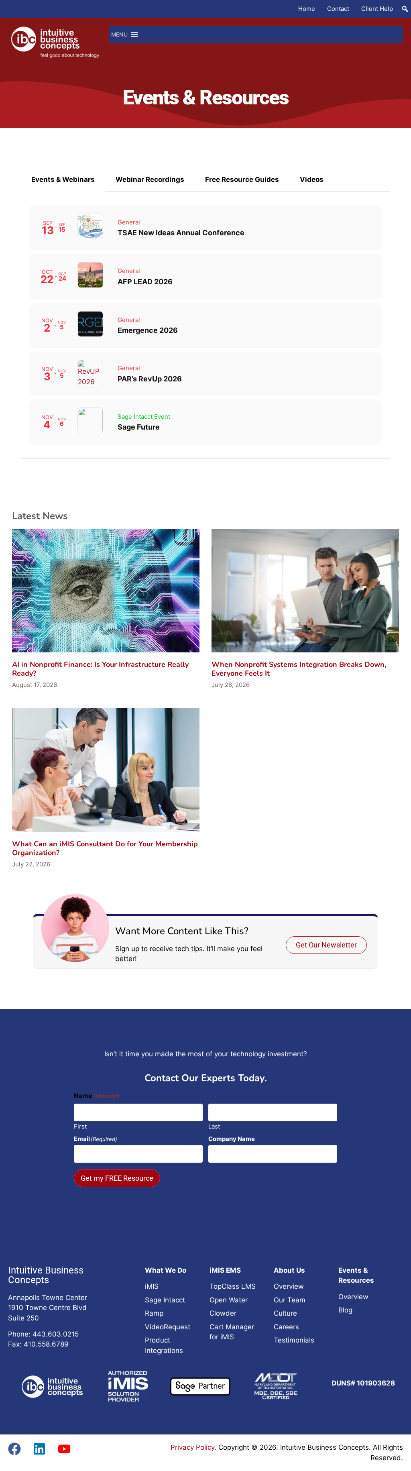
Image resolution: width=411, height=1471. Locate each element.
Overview (289, 1286)
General (129, 222)
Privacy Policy (192, 1447)
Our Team (289, 1300)
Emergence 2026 (148, 330)
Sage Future (139, 427)
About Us (289, 1270)
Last (214, 1126)
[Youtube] (64, 1448)
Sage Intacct (165, 1300)
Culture (285, 1313)
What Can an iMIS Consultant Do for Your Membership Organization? (105, 848)
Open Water (229, 1300)
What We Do (165, 1270)
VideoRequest (167, 1327)
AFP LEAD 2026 (145, 281)
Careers (286, 1327)
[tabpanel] (205, 325)
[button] (405, 9)
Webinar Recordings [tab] (150, 179)
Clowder (223, 1313)
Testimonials (294, 1340)
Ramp (154, 1313)
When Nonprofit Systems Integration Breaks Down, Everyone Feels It (299, 669)
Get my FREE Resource (117, 1178)
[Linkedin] (39, 1448)
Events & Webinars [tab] (63, 179)
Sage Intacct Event (144, 416)
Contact (338, 8)
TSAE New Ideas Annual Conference (181, 232)
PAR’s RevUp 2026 (150, 379)
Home (306, 8)
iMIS (152, 1286)
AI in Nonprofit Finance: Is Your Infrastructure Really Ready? (100, 669)
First (80, 1126)
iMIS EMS (225, 1270)
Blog (345, 1310)
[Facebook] (14, 1448)
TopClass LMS (233, 1286)
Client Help (377, 8)
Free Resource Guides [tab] (242, 179)
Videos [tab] (312, 179)
